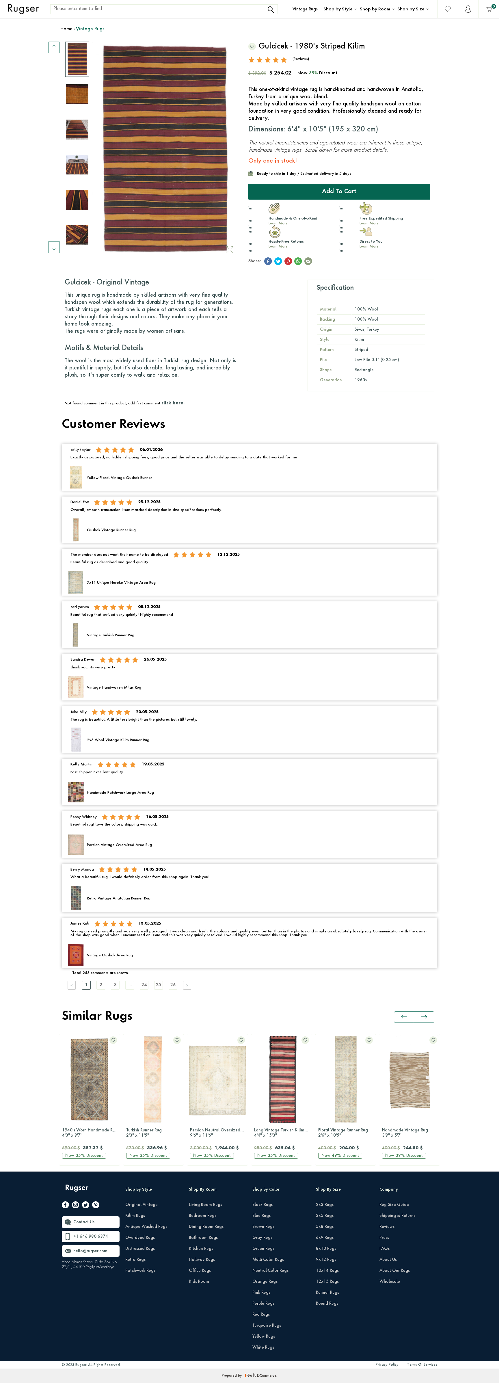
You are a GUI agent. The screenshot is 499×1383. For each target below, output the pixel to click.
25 (158, 985)
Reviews (386, 1227)
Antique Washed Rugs (146, 1227)
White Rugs (263, 1347)
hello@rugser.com (90, 1251)
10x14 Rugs (327, 1271)
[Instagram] (75, 1206)
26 (173, 985)
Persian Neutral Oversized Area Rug (219, 1132)
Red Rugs (261, 1315)
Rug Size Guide (394, 1205)
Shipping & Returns (397, 1216)
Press (384, 1238)
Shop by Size (410, 9)
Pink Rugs (261, 1293)
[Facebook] (65, 1206)
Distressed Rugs (140, 1249)
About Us (388, 1260)
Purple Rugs (263, 1304)
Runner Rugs (327, 1293)
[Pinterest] (95, 1206)
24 (144, 985)
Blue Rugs (261, 1216)
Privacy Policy (387, 1365)
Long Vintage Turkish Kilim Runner (283, 1132)
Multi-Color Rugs (268, 1260)
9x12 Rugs (326, 1260)
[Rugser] (77, 1191)
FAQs (384, 1249)
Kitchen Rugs (201, 1249)
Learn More (278, 223)
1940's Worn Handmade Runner (91, 1132)
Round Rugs (327, 1304)
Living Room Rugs (205, 1205)
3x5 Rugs (325, 1216)
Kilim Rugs (135, 1216)
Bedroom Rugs (202, 1216)
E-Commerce (266, 1376)
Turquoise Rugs (266, 1325)
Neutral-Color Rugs (270, 1271)
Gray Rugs (262, 1238)
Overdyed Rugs (140, 1238)
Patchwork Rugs (140, 1271)
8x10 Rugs (326, 1249)
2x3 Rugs (325, 1205)
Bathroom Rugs (203, 1238)
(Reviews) (301, 59)
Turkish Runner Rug (144, 1132)
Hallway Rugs (202, 1260)
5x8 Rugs (325, 1227)
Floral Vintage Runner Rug (343, 1132)
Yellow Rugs (263, 1336)
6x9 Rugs (325, 1238)
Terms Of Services (422, 1365)
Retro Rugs (135, 1260)
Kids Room (199, 1282)
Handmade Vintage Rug (405, 1132)
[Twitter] (85, 1206)
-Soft (250, 1376)
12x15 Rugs (327, 1282)
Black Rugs (262, 1205)
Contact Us (83, 1222)
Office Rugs (200, 1271)
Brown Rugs (263, 1227)
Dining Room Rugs (206, 1227)
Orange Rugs (265, 1282)
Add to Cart (339, 192)
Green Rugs (263, 1249)
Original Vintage (141, 1205)
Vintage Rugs (305, 9)
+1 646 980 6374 (90, 1237)
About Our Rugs (394, 1271)
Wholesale (389, 1282)
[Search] (271, 9)
